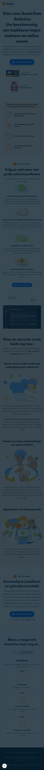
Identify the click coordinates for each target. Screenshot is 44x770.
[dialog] (22, 385)
